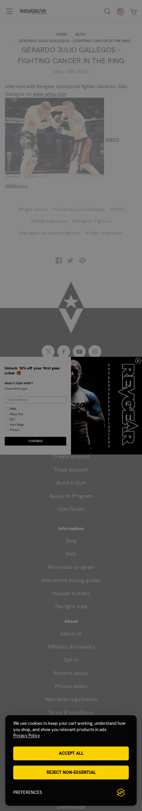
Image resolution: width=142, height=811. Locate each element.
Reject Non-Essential (71, 772)
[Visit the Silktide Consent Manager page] (121, 792)
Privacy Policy (26, 735)
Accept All (71, 753)
